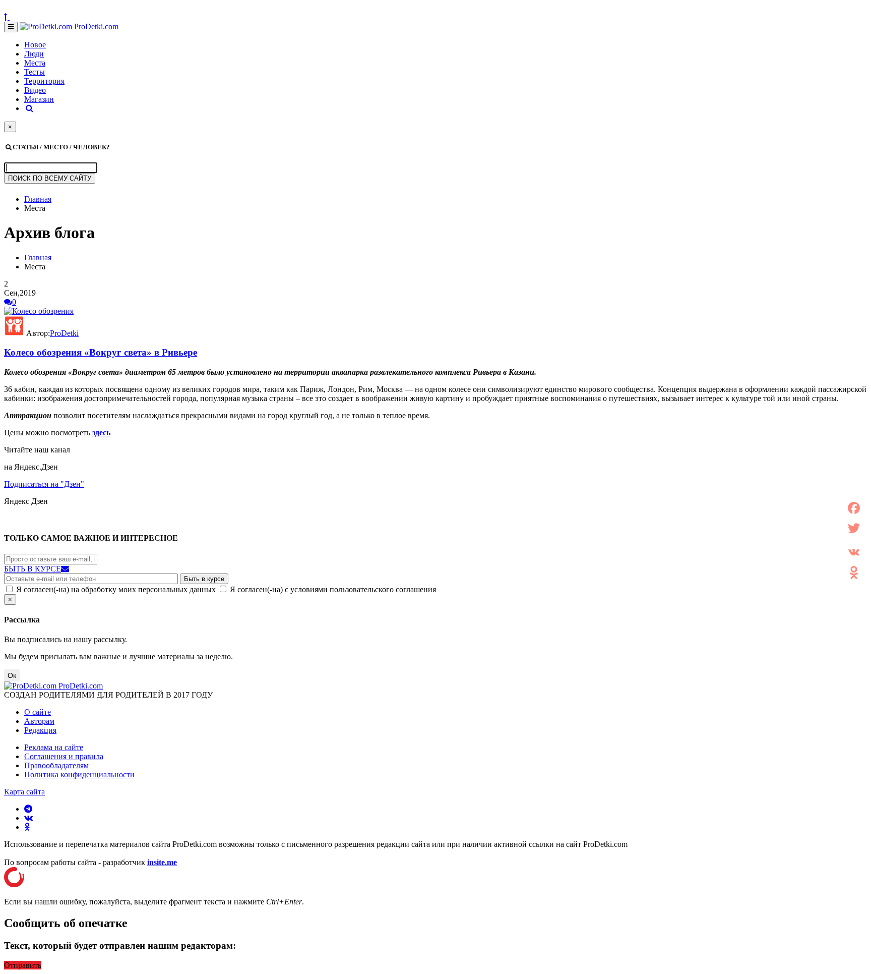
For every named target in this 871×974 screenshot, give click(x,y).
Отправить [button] (22, 965)
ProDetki (64, 333)
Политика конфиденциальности (79, 774)
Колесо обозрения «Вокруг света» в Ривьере (100, 352)
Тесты (34, 72)
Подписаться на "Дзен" (44, 484)
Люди (34, 53)
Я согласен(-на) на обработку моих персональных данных (116, 589)
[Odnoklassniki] (854, 572)
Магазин (39, 99)
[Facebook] (854, 508)
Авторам (39, 721)
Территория (44, 81)
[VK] (854, 552)
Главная (37, 199)
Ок (12, 675)
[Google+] (854, 540)
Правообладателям (56, 765)
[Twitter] (854, 528)
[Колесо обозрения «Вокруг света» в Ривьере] (39, 311)
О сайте (37, 712)
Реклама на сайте (53, 747)
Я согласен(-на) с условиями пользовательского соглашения (333, 589)
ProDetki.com (95, 26)
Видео (35, 90)
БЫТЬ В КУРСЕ (32, 568)
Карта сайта (24, 791)
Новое (35, 44)
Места (34, 63)
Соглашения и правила (63, 756)
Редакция (40, 730)
